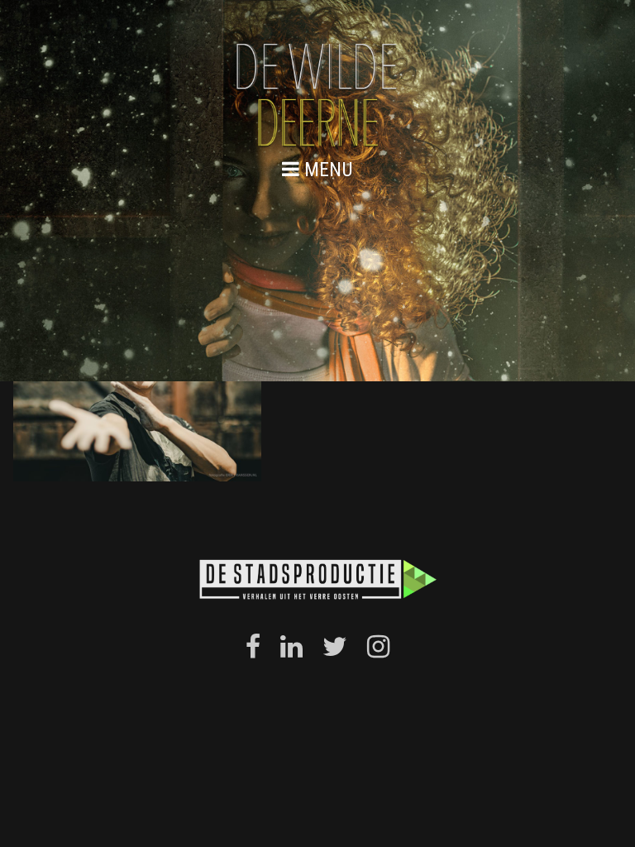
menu (326, 169)
